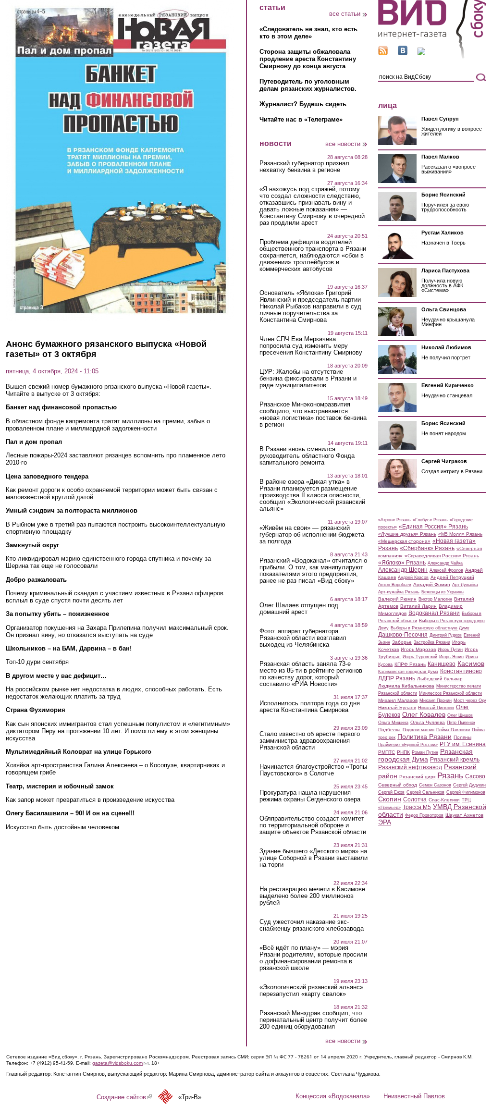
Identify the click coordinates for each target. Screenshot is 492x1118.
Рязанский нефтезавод (410, 767)
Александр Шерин (403, 569)
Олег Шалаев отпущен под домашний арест (298, 608)
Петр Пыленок (461, 722)
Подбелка (389, 729)
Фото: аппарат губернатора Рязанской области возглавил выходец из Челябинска (302, 638)
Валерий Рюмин (397, 599)
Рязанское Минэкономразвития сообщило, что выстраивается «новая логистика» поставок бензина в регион (313, 414)
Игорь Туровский (420, 656)
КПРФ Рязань (410, 664)
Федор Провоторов (424, 815)
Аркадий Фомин (431, 584)
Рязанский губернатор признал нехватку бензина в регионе (304, 166)
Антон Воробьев (394, 584)
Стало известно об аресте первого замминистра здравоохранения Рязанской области (309, 741)
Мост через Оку (470, 700)
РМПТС (386, 752)
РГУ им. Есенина (463, 744)
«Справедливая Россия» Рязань (442, 555)
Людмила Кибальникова (406, 685)
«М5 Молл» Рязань (460, 534)
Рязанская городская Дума (425, 755)
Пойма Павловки (453, 729)
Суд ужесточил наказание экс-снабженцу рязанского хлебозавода (311, 925)
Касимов (470, 663)
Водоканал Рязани (434, 613)
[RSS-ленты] (383, 53)
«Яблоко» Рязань (402, 562)
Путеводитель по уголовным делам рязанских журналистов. (308, 85)
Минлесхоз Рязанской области (450, 693)
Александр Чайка (445, 563)
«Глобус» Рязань (430, 519)
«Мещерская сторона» (404, 541)
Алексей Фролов (446, 570)
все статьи (344, 13)
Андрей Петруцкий (452, 577)
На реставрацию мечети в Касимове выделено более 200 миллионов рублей (312, 896)
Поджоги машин (418, 729)
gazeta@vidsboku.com (120, 1063)
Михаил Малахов (398, 700)
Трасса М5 (417, 807)
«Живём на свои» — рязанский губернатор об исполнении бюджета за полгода (311, 535)
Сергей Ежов (391, 792)
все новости (342, 143)
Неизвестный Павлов (414, 1096)
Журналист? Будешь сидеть (302, 104)
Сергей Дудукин (469, 785)
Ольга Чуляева (427, 722)
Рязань (450, 775)
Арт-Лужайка (465, 584)
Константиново (461, 671)
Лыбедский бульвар (440, 678)
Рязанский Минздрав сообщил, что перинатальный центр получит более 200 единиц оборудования (313, 1020)
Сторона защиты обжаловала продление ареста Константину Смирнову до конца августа (307, 59)
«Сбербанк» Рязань (427, 548)
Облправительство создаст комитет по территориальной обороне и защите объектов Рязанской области (312, 825)
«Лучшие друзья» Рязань (407, 534)
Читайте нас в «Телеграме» (301, 119)
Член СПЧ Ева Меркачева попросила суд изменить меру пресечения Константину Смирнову (310, 346)
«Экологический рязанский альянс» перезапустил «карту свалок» (311, 990)
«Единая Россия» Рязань (433, 526)
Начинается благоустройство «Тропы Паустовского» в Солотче (313, 770)
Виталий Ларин (418, 606)
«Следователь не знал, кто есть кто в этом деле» (308, 32)
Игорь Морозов (418, 649)
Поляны (462, 737)
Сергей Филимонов (465, 792)
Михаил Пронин (435, 700)
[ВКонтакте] (402, 53)
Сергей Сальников (425, 792)
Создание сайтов (124, 1097)
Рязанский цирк (417, 776)
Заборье (402, 642)
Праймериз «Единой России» (408, 744)
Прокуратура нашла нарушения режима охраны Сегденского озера (309, 796)
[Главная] (432, 57)
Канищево (441, 664)
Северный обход (397, 784)
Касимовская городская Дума (408, 671)
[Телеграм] (421, 53)
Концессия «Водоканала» (332, 1096)
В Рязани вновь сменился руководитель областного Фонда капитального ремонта (307, 456)
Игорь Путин (450, 649)
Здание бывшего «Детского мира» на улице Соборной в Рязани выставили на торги (313, 858)
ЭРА (384, 822)
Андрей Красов (413, 577)
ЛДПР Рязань (396, 678)
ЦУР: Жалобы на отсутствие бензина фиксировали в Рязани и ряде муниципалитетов (308, 379)
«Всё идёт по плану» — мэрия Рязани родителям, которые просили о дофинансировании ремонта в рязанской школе (313, 958)
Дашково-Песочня (403, 634)
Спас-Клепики (444, 799)
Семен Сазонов (435, 785)
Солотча (415, 799)
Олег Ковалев (423, 714)
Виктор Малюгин (435, 599)
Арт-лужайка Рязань (398, 592)
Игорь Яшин (451, 656)
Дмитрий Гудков (446, 635)
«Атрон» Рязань (394, 519)
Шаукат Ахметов (464, 815)
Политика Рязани (424, 736)
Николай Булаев (397, 707)
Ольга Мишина (393, 722)
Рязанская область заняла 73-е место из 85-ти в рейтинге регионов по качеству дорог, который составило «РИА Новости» (310, 674)
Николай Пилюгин (436, 707)
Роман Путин (425, 752)
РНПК (403, 752)
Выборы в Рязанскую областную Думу (430, 628)
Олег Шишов (460, 715)
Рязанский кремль (455, 759)
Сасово (475, 776)
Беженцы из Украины (442, 592)
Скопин (389, 799)
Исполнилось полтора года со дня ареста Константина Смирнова (309, 706)
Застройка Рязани (432, 642)
